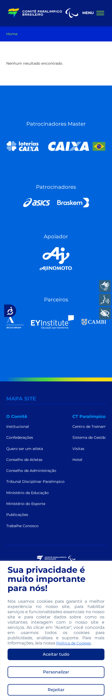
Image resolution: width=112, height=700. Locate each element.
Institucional (17, 426)
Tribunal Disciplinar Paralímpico (35, 481)
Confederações (19, 437)
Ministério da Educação (27, 492)
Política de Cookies (73, 643)
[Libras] (105, 286)
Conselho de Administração (31, 470)
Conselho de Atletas (24, 459)
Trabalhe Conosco (22, 526)
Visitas (78, 448)
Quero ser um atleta (24, 448)
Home (11, 34)
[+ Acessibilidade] (105, 313)
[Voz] (105, 300)
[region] (56, 630)
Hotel (77, 459)
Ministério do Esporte (25, 503)
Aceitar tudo (56, 654)
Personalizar (56, 671)
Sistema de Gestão (89, 437)
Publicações (17, 514)
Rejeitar (56, 689)
